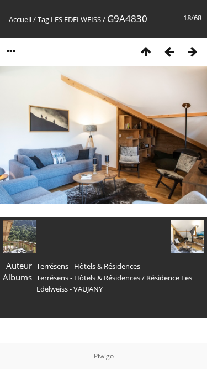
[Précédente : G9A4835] (169, 51)
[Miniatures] (145, 51)
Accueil (20, 19)
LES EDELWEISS (76, 19)
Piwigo (104, 356)
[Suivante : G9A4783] (192, 51)
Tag (43, 19)
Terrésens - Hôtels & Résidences (88, 278)
